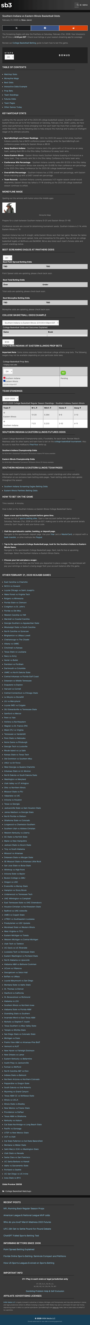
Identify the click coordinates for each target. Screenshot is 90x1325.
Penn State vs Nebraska (14, 738)
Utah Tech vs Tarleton (14, 944)
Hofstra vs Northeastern (15, 722)
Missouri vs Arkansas (13, 853)
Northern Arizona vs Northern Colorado (22, 1079)
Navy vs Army (10, 656)
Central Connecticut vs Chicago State (21, 693)
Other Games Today (13, 107)
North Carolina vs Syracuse (16, 631)
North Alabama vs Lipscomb (17, 960)
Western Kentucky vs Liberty (17, 833)
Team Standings (11, 95)
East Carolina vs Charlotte (16, 582)
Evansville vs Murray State (16, 886)
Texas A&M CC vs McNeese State (19, 1096)
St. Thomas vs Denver (14, 989)
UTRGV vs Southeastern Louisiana (19, 919)
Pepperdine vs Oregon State (16, 1083)
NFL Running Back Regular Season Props (24, 1208)
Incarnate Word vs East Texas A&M (19, 1017)
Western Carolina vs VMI (15, 615)
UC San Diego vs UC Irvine (16, 1174)
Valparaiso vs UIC (12, 796)
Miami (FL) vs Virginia (13, 730)
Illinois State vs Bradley (14, 1104)
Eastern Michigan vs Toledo (16, 935)
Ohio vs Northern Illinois (15, 787)
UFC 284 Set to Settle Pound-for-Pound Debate (27, 1229)
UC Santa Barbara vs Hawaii (16, 1161)
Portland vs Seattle (12, 1169)
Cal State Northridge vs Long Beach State (23, 1124)
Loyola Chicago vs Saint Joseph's (19, 590)
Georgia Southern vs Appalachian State (21, 623)
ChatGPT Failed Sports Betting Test (21, 1235)
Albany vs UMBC (11, 643)
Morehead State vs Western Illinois (19, 927)
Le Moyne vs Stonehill (14, 697)
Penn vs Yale (9, 717)
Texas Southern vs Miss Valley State (20, 1026)
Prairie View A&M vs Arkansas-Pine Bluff (22, 1042)
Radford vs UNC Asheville (15, 911)
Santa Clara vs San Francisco (17, 1157)
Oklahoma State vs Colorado (17, 820)
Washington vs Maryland (15, 779)
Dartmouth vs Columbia (14, 668)
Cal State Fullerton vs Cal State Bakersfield (23, 1141)
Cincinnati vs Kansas (13, 648)
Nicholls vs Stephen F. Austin (17, 1022)
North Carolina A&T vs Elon (16, 1071)
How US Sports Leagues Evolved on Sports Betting (29, 1263)
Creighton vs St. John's (14, 606)
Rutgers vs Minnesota (13, 598)
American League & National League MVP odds (27, 1215)
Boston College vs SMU (14, 878)
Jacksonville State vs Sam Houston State (22, 808)
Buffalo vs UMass (12, 976)
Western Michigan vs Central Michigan (21, 939)
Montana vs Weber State (15, 1145)
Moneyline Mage (11, 78)
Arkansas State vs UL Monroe (17, 771)
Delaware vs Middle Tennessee (18, 680)
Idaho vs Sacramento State (16, 1165)
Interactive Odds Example (15, 86)
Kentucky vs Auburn (13, 1120)
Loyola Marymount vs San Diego (18, 980)
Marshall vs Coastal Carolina (17, 619)
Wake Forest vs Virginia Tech (17, 594)
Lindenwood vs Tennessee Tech (18, 894)
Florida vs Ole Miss (12, 611)
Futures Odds (10, 99)
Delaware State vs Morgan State (18, 857)
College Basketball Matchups (18, 1191)
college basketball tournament (67, 441)
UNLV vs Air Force (12, 763)
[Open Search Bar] (77, 5)
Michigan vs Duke (12, 1038)
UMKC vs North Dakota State (17, 672)
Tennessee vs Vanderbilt (15, 734)
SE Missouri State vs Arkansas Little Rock (22, 861)
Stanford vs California (14, 993)
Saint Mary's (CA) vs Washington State (21, 1149)
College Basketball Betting (24, 43)
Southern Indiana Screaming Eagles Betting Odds (26, 486)
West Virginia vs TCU (13, 931)
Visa (52, 534)
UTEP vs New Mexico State (16, 1132)
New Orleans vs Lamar (14, 1054)
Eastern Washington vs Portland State (21, 956)
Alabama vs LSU (11, 1001)
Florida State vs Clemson (15, 602)
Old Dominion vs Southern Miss (18, 759)
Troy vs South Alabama (14, 849)
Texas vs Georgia (12, 804)
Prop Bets (8, 91)
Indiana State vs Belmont (15, 1075)
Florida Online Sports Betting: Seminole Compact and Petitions (35, 1256)
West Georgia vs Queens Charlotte (19, 767)
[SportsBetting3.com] (6, 5)
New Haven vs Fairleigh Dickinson (19, 1050)
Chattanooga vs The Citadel (16, 639)
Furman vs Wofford (12, 1067)
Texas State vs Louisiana (15, 652)
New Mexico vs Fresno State (17, 1108)
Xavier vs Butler (11, 660)
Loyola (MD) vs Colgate (14, 705)
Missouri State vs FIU (13, 791)
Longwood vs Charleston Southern (19, 824)
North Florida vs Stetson (15, 816)
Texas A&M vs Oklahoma (15, 1116)
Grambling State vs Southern (17, 1013)
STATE (9, 53)
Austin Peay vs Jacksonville (16, 1063)
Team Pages (9, 103)
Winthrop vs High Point (14, 869)
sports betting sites (28, 518)
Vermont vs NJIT (11, 1046)
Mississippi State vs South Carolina (19, 627)
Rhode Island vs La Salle (15, 750)
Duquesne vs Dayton (13, 685)
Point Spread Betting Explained (19, 1249)
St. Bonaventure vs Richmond (17, 997)
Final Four (34, 444)
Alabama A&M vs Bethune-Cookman (20, 964)
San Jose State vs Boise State (17, 865)
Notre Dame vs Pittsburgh (15, 742)
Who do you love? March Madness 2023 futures (27, 1222)
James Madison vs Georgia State (19, 812)
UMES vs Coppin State (14, 915)
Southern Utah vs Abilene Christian (19, 828)
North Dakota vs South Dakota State (20, 775)
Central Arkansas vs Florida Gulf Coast (21, 676)
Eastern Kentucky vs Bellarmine (18, 1059)
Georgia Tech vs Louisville (15, 746)
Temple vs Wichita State (15, 1030)
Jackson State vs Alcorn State (17, 845)
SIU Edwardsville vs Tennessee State (20, 709)
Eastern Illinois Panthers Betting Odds (21, 490)
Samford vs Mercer (12, 713)
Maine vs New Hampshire (15, 841)
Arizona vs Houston (13, 800)
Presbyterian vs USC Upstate (17, 923)
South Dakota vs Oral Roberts (17, 1087)
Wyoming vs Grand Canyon (16, 1091)
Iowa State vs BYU (12, 1178)
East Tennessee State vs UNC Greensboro (23, 902)
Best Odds (8, 82)
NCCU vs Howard (12, 586)
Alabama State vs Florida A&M (17, 1009)
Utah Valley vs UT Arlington (16, 783)
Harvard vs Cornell (12, 689)
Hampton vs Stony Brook (15, 890)
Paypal (39, 537)
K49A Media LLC (9, 1302)
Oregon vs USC (11, 882)
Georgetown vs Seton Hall (16, 972)
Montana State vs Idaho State (17, 985)
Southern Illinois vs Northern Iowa (19, 1005)
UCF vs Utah (9, 1137)
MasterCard (67, 534)
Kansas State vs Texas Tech (16, 754)
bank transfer (10, 537)
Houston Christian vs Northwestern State (22, 906)
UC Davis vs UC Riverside (15, 948)
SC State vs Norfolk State (15, 837)
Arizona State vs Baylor (14, 874)
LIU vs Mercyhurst (12, 701)
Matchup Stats (10, 74)
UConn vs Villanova (13, 968)
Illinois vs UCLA (11, 1100)
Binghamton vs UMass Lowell (17, 635)
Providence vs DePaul (14, 1112)
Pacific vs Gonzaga (12, 1128)
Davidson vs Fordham (13, 664)
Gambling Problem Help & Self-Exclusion (45, 1291)
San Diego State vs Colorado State (19, 1034)
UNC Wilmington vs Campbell (17, 898)
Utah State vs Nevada (14, 1153)
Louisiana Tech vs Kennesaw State (19, 952)
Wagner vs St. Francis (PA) (16, 726)
